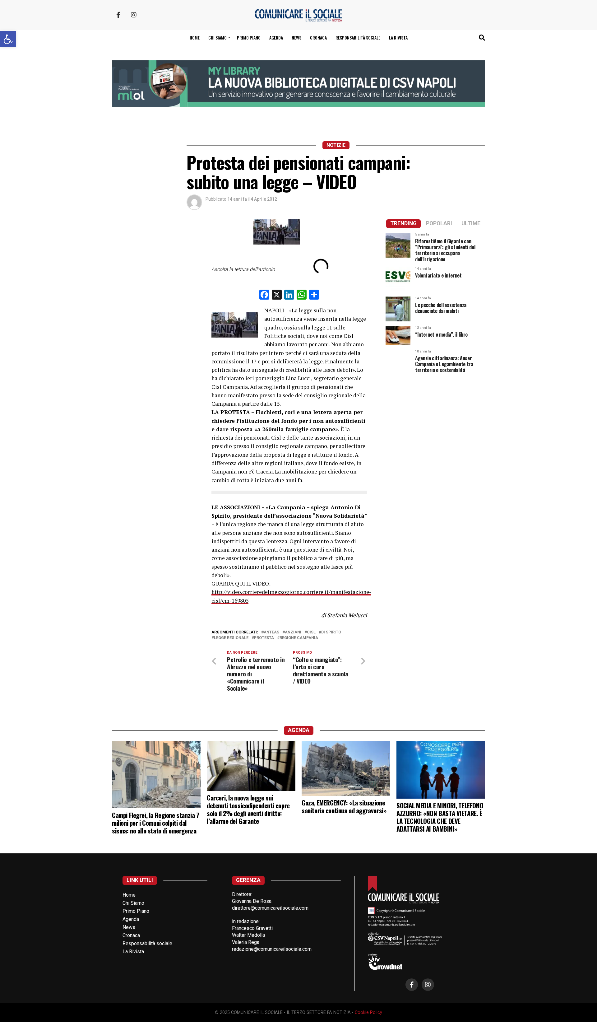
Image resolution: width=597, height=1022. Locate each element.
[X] (277, 295)
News (296, 37)
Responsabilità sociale (358, 37)
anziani (293, 632)
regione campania (299, 638)
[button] (8, 39)
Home (195, 37)
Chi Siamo (133, 903)
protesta (264, 638)
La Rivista (398, 37)
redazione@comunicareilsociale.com (272, 949)
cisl (311, 632)
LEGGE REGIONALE (231, 638)
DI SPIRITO (331, 632)
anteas (271, 632)
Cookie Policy (368, 1012)
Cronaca (318, 37)
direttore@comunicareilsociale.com (270, 908)
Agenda (276, 37)
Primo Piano (249, 37)
